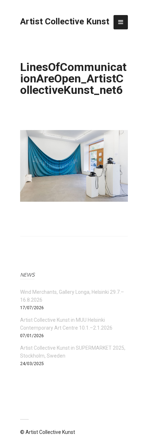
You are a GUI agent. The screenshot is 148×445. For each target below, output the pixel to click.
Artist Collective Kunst (64, 21)
